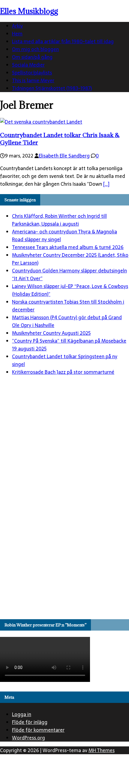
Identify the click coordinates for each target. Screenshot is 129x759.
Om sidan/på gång (32, 57)
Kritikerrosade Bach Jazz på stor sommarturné (63, 372)
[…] (106, 184)
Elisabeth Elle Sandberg (64, 156)
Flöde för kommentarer (38, 730)
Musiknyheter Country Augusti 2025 (51, 333)
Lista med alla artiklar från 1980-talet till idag (63, 41)
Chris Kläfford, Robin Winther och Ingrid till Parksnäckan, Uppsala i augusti (59, 220)
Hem (17, 34)
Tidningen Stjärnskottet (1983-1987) (52, 88)
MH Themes (101, 750)
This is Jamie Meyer (33, 80)
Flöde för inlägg (29, 722)
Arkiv (17, 26)
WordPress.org (28, 738)
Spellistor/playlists (32, 72)
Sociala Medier (28, 65)
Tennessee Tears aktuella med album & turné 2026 (68, 247)
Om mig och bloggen (35, 49)
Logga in (21, 714)
